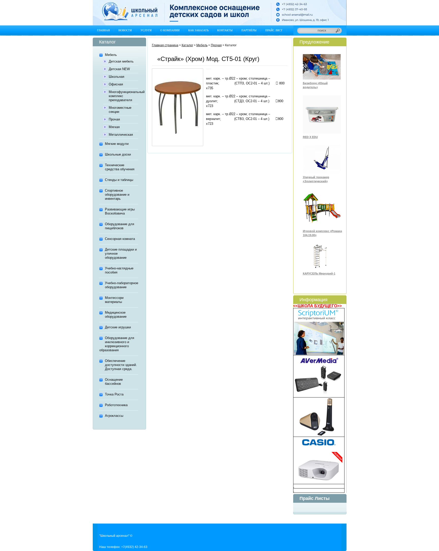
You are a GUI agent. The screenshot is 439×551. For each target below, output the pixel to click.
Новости (125, 30)
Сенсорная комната (120, 239)
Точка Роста (114, 394)
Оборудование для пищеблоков (119, 226)
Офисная (116, 84)
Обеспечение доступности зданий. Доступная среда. (121, 365)
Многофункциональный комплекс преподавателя (123, 96)
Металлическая (121, 134)
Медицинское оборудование (116, 314)
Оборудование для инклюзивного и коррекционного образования (116, 344)
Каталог (187, 45)
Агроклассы (114, 416)
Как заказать (198, 30)
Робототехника (116, 405)
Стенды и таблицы (119, 180)
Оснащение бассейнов (114, 382)
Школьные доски (118, 154)
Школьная (116, 77)
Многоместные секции (120, 110)
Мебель (111, 55)
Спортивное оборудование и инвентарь (117, 195)
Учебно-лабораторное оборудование (121, 285)
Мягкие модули (117, 144)
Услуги (146, 30)
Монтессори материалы (114, 300)
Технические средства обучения (119, 167)
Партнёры (249, 30)
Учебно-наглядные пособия (119, 270)
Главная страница (165, 45)
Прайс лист (274, 30)
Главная (103, 30)
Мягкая (114, 127)
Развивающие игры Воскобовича (120, 211)
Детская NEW (119, 69)
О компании (170, 30)
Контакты (225, 30)
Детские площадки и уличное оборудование (121, 253)
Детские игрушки (118, 327)
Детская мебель (121, 61)
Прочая (114, 119)
